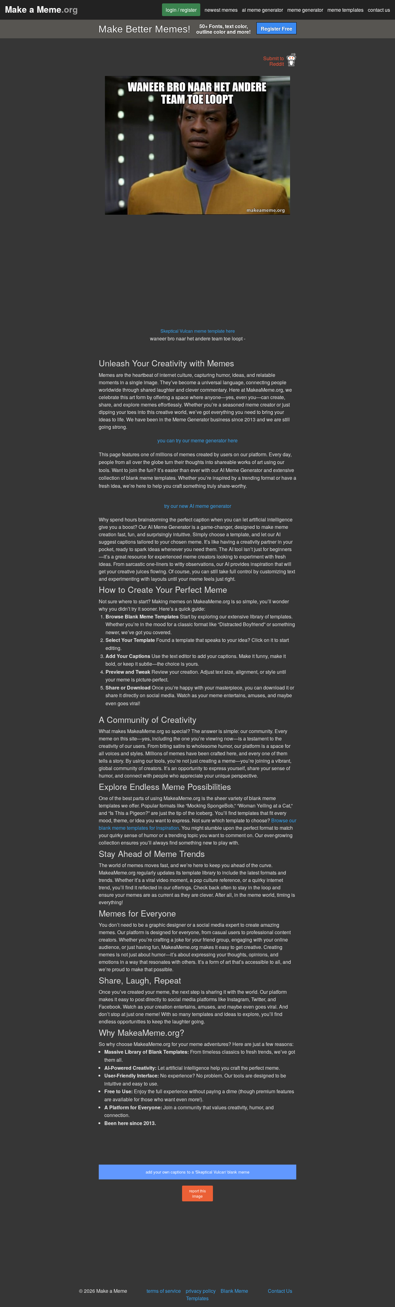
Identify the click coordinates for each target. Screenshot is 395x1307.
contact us (379, 9)
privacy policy (201, 1290)
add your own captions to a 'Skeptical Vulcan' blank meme (197, 1172)
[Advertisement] (48, 168)
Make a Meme (41, 9)
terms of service (164, 1290)
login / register (181, 9)
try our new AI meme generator (197, 505)
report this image (197, 1193)
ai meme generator (262, 9)
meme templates (345, 9)
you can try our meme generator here (197, 440)
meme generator (305, 9)
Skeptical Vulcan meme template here (197, 330)
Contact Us (280, 1290)
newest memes (221, 9)
